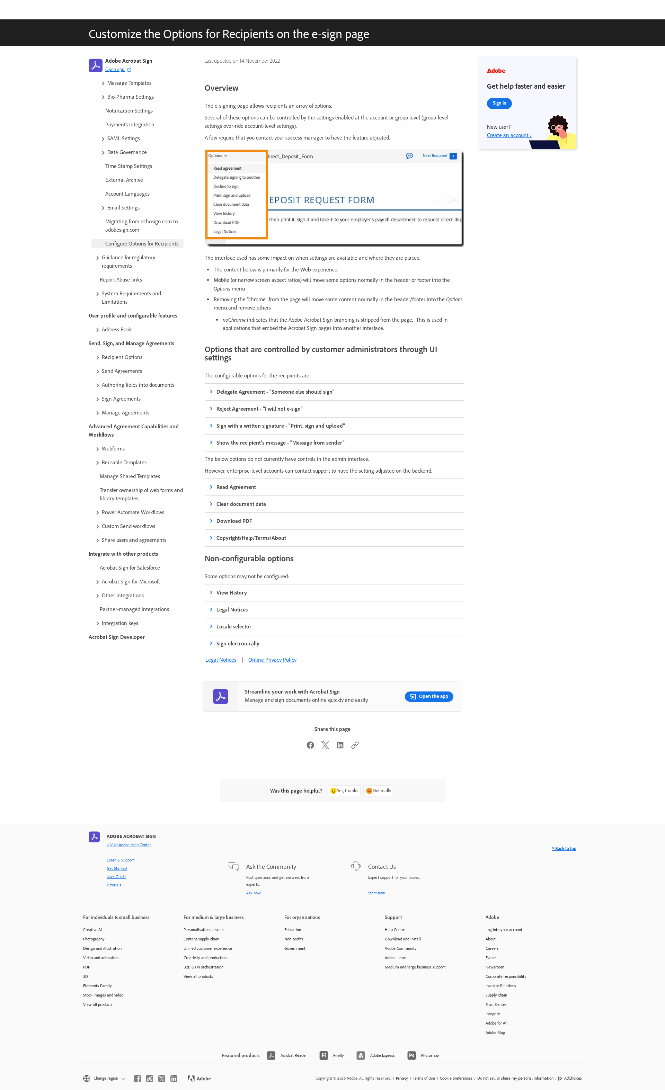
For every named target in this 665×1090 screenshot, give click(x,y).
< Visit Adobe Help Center (129, 844)
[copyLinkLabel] (355, 747)
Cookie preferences (456, 1078)
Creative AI (92, 929)
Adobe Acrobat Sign (128, 60)
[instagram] (149, 1078)
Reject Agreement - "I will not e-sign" (259, 408)
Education (292, 929)
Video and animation (100, 957)
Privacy (402, 1078)
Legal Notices (232, 609)
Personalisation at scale (204, 929)
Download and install (403, 939)
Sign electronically (237, 643)
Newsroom (495, 967)
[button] (142, 83)
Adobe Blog (495, 1032)
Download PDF (234, 521)
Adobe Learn (395, 957)
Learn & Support (121, 860)
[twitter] (161, 1078)
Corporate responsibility (506, 976)
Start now (376, 893)
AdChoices (573, 1078)
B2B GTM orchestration (203, 967)
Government (294, 948)
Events (491, 957)
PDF (86, 967)
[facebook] (137, 1078)
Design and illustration (102, 948)
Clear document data (241, 504)
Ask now (253, 893)
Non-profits (293, 939)
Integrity (493, 1013)
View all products (98, 1004)
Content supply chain (201, 939)
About (491, 939)
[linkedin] (173, 1078)
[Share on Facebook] (310, 747)
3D (85, 976)
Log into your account (504, 929)
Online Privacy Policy (272, 659)
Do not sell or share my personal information (515, 1078)
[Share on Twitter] (325, 747)
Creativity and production (205, 957)
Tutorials (114, 885)
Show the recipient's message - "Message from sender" (280, 442)
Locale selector (233, 626)
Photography (94, 939)
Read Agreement (236, 487)
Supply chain (496, 995)
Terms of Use (424, 1078)
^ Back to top (564, 848)
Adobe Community (401, 948)
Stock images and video (103, 995)
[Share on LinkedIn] (340, 747)
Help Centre (395, 929)
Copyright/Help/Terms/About (251, 538)
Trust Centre (496, 1004)
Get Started (117, 868)
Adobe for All (496, 1023)
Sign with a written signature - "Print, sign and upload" (280, 425)
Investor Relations (501, 985)
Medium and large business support (415, 967)
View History (231, 592)
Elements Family (97, 985)
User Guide (116, 876)
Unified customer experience (208, 948)
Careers (492, 948)
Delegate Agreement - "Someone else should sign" (275, 391)
